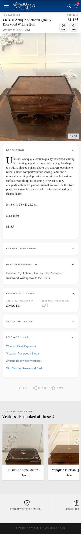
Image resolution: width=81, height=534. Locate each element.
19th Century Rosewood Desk (24, 368)
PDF (25, 388)
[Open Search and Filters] (69, 6)
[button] (63, 27)
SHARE (42, 388)
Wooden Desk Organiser (21, 346)
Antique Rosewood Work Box (24, 360)
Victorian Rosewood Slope (22, 353)
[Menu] (6, 6)
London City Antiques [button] (17, 30)
